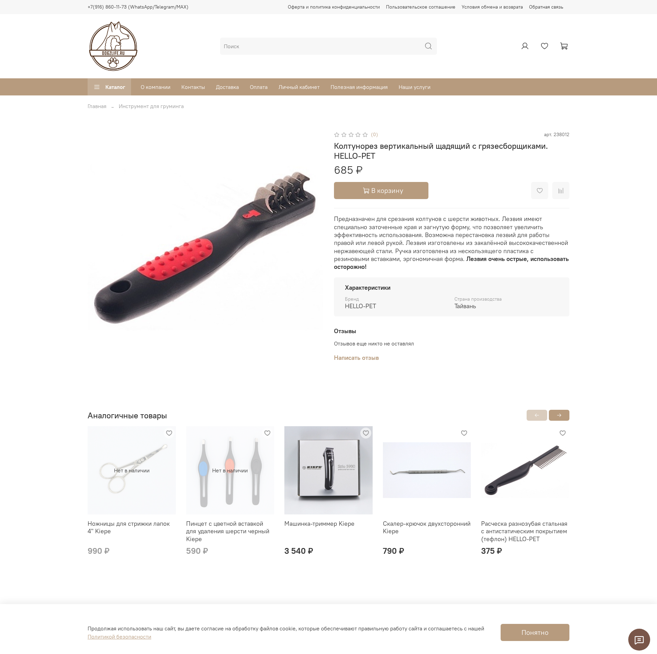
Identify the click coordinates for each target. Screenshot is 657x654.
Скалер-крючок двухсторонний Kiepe (427, 527)
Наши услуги (414, 86)
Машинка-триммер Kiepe (319, 523)
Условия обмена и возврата (492, 7)
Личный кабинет (299, 86)
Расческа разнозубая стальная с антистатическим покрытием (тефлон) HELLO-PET (524, 531)
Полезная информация (359, 86)
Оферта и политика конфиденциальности (334, 7)
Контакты (193, 86)
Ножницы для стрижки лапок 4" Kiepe (129, 527)
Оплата (259, 86)
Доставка (227, 86)
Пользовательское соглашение (420, 7)
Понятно (535, 632)
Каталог (115, 86)
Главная (97, 106)
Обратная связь (546, 7)
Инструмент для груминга (151, 106)
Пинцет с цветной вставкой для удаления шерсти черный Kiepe (227, 531)
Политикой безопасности (119, 636)
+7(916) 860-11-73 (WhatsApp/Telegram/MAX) (138, 7)
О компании (155, 86)
